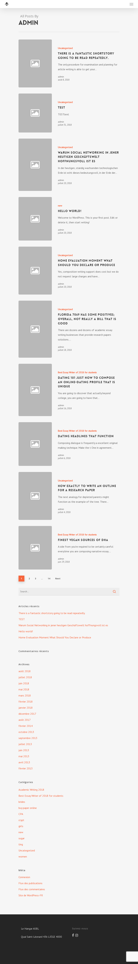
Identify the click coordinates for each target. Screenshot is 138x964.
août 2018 (25, 671)
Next (57, 578)
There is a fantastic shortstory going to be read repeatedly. (52, 613)
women (23, 856)
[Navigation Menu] (131, 4)
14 (49, 578)
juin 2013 (24, 750)
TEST (22, 619)
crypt (21, 820)
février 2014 (26, 726)
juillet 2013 (25, 744)
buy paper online (28, 808)
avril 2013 (24, 762)
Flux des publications (30, 883)
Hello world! (26, 631)
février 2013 (26, 768)
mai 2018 (24, 689)
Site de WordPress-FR (31, 895)
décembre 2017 (27, 713)
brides (22, 801)
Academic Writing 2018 (31, 789)
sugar (22, 838)
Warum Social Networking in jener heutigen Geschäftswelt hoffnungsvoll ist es (63, 625)
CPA (21, 814)
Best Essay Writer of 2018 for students (77, 372)
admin (61, 76)
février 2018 (26, 701)
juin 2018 (24, 683)
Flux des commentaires (32, 889)
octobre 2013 (26, 732)
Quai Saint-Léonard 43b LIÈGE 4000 (41, 936)
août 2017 (25, 719)
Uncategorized (65, 48)
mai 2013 (24, 756)
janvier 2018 (26, 707)
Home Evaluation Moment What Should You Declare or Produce (55, 637)
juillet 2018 (25, 677)
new (60, 205)
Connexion (24, 877)
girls (21, 826)
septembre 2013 (28, 738)
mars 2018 (25, 695)
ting (21, 844)
